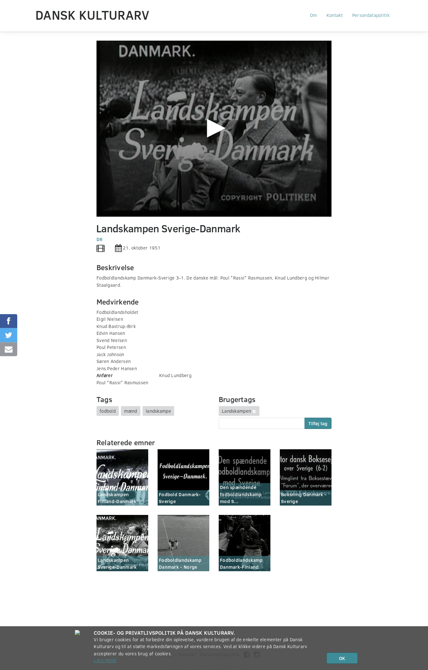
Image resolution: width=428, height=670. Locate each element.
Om (313, 15)
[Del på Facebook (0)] (8, 321)
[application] (214, 129)
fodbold (108, 411)
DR (100, 239)
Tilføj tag (317, 423)
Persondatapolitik (370, 15)
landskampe (158, 411)
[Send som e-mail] (8, 349)
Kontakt (334, 15)
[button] (214, 128)
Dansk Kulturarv (92, 15)
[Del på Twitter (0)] (8, 335)
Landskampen (236, 411)
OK (342, 658)
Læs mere (105, 660)
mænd (130, 411)
